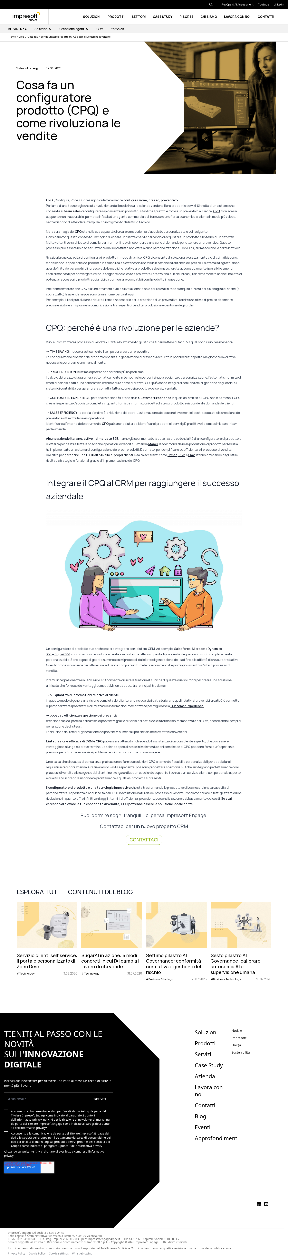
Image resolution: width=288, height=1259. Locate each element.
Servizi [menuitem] (203, 1054)
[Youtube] (261, 4)
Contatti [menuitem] (205, 1105)
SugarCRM (62, 654)
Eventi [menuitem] (202, 1127)
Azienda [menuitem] (205, 1076)
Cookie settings (59, 1253)
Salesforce (182, 649)
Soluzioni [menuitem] (206, 1032)
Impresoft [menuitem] (239, 1038)
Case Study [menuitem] (209, 1065)
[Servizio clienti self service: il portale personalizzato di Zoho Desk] (47, 941)
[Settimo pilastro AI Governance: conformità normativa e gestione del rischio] (176, 941)
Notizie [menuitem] (237, 1030)
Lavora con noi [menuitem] (209, 1090)
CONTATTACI (144, 839)
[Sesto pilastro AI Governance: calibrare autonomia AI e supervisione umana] (241, 941)
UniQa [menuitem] (236, 1045)
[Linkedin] (276, 4)
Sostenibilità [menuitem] (241, 1052)
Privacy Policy (16, 1253)
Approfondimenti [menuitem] (217, 1138)
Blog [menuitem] (200, 1116)
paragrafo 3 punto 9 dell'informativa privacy (73, 1146)
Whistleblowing (82, 1253)
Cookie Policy (37, 1253)
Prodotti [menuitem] (205, 1043)
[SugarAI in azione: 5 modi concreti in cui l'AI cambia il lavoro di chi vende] (111, 941)
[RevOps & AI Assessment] (235, 4)
